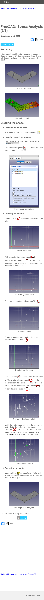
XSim (6, 2)
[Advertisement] (22, 17)
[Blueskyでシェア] (32, 41)
